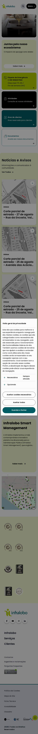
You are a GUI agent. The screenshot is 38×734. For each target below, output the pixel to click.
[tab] (19, 377)
